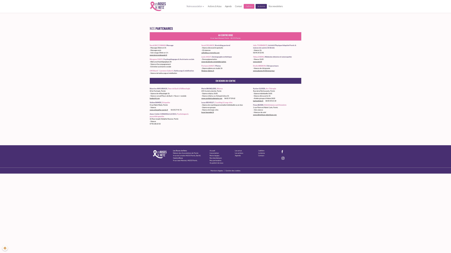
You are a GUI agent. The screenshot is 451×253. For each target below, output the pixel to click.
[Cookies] (5, 248)
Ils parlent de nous (216, 163)
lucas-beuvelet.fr (207, 112)
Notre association (194, 6)
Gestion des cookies (232, 171)
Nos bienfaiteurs (216, 158)
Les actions (239, 153)
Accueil (212, 151)
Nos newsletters (276, 6)
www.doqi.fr (257, 62)
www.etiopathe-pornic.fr (159, 110)
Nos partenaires (215, 160)
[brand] (158, 6)
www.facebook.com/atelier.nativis (213, 62)
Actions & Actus (215, 6)
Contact (238, 6)
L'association (214, 153)
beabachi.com (155, 98)
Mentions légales (217, 171)
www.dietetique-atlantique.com (265, 115)
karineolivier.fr (258, 101)
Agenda (228, 6)
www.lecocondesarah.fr (158, 55)
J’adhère (261, 151)
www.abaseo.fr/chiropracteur (264, 71)
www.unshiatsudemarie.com (211, 98)
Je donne (261, 6)
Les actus (238, 151)
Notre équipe (214, 155)
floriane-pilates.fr (207, 71)
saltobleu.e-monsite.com (210, 53)
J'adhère (249, 6)
